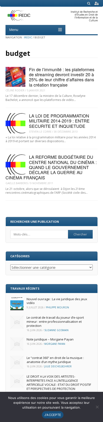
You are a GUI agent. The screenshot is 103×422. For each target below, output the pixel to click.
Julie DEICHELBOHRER (58, 366)
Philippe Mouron (57, 307)
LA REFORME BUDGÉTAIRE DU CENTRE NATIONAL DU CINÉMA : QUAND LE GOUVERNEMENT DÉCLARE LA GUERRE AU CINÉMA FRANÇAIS (51, 167)
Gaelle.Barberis (17, 183)
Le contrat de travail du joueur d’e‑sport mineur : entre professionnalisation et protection (55, 321)
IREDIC (28, 37)
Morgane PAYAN (54, 344)
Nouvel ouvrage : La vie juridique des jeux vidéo (57, 301)
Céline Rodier (15, 90)
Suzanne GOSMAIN (56, 330)
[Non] (97, 406)
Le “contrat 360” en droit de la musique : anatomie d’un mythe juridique (55, 360)
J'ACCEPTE (52, 415)
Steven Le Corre (40, 131)
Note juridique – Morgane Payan (50, 339)
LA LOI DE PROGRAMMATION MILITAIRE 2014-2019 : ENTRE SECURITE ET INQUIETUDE (59, 121)
